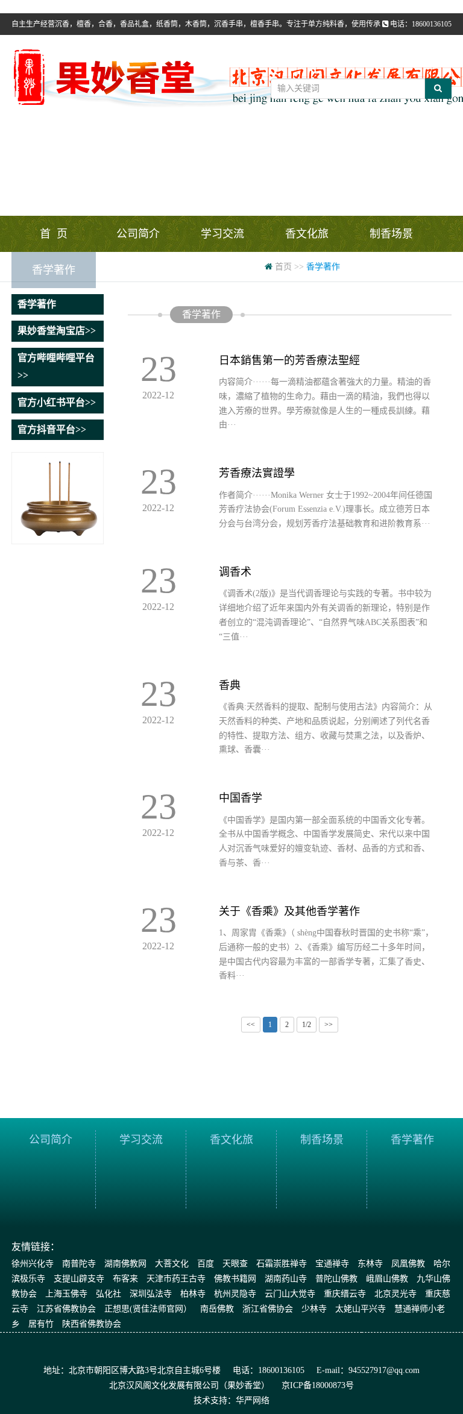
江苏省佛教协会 (66, 1308)
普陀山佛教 (336, 1278)
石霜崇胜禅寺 (281, 1263)
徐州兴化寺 (32, 1263)
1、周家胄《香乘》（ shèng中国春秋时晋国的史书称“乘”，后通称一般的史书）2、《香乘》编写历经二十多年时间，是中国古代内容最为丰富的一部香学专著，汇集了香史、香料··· (326, 954)
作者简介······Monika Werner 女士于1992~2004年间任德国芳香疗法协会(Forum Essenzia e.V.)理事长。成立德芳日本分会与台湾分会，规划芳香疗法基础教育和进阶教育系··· (325, 510)
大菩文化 (172, 1263)
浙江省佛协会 (267, 1308)
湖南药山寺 (286, 1278)
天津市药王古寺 (176, 1278)
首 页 (54, 234)
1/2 (306, 1024)
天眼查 (235, 1263)
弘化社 (108, 1293)
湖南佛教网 (125, 1263)
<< (251, 1024)
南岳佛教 (217, 1308)
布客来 (125, 1278)
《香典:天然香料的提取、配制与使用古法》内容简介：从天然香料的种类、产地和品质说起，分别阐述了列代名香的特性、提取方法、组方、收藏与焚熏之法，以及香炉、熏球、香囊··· (325, 728)
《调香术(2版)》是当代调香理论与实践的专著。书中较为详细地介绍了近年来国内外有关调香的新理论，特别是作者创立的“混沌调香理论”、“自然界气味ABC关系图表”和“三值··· (325, 615)
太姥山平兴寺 (360, 1308)
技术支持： (215, 1400)
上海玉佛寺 (66, 1293)
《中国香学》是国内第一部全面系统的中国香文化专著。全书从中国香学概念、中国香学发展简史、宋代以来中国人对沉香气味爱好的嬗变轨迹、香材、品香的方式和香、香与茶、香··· (324, 841)
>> (328, 1024)
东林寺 (370, 1263)
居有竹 (41, 1323)
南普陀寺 (79, 1263)
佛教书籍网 (235, 1278)
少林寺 (314, 1308)
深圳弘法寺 (151, 1293)
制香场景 (391, 234)
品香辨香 (138, 270)
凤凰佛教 (408, 1263)
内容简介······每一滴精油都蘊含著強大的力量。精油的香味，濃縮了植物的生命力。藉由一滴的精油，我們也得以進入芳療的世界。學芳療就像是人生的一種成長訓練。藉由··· (325, 403)
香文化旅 (307, 234)
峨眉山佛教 (387, 1278)
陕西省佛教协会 (91, 1323)
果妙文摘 (222, 270)
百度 (205, 1263)
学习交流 (222, 234)
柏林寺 (193, 1293)
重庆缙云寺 (345, 1293)
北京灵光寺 (395, 1293)
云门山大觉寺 (290, 1293)
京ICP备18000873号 (318, 1385)
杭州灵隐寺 (235, 1293)
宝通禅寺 (332, 1263)
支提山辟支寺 (79, 1278)
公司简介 (138, 234)
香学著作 (53, 270)
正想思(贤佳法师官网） (148, 1308)
